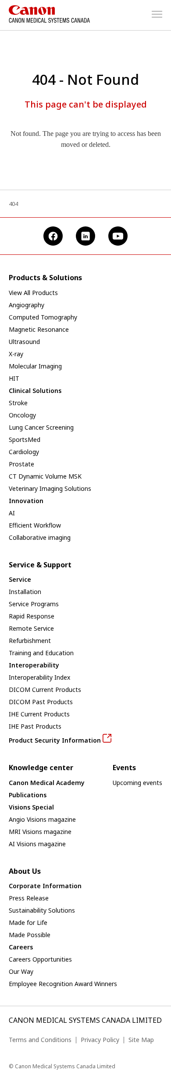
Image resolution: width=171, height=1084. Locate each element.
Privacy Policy (100, 1039)
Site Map (141, 1039)
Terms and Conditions (40, 1039)
